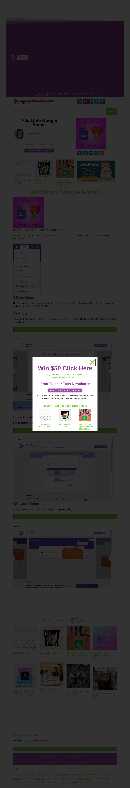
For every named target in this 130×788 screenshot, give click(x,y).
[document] (65, 394)
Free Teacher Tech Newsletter (65, 384)
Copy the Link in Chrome (65, 425)
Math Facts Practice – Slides (45, 425)
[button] (92, 362)
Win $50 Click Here (65, 368)
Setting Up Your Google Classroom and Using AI (85, 426)
